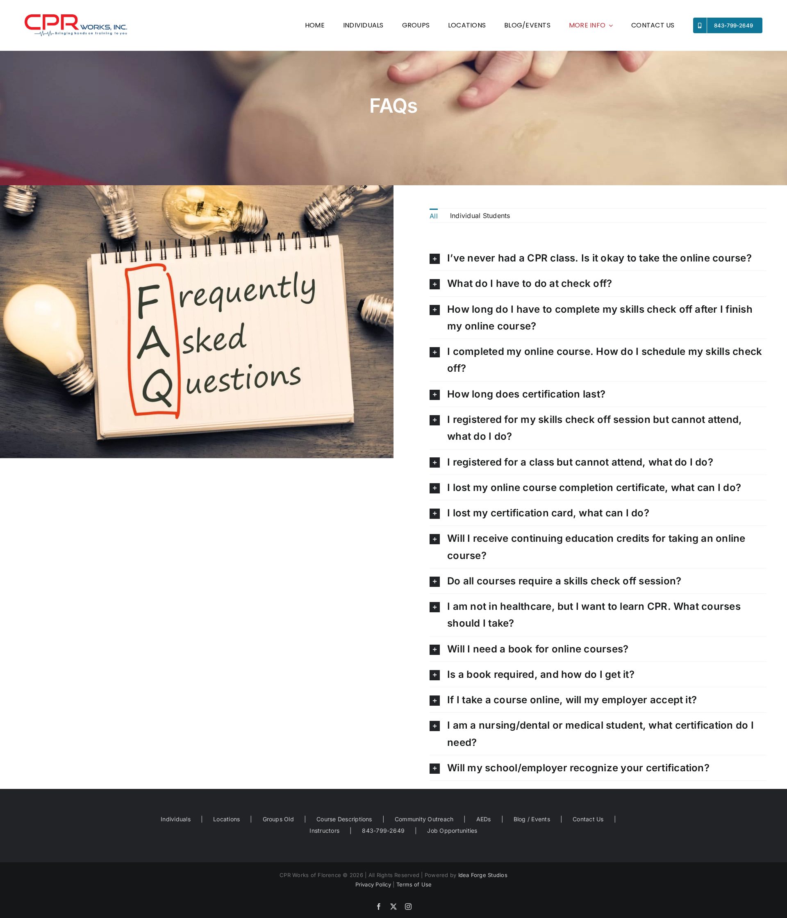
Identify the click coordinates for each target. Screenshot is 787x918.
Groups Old (278, 819)
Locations (226, 819)
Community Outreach (424, 819)
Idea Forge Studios (482, 875)
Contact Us (588, 819)
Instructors (324, 830)
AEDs (483, 819)
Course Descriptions (344, 819)
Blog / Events (532, 819)
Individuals (176, 819)
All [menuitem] (434, 216)
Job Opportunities (452, 830)
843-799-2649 (383, 830)
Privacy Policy (373, 884)
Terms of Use (414, 884)
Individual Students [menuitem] (480, 215)
